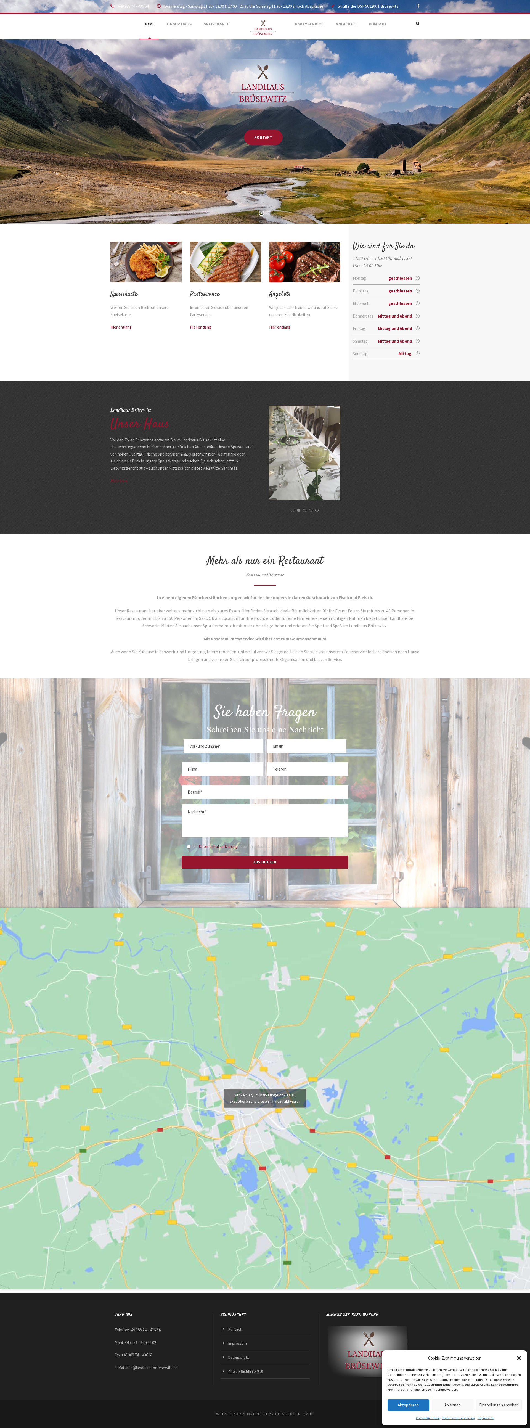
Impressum (486, 1418)
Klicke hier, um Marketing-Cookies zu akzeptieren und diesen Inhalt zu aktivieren (265, 1098)
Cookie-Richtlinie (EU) (245, 1371)
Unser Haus (179, 24)
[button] (519, 1358)
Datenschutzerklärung (458, 1418)
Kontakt (378, 24)
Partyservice (309, 24)
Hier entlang (121, 327)
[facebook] (418, 6)
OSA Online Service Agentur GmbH (275, 1413)
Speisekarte (217, 24)
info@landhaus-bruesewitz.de (152, 1367)
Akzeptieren (408, 1405)
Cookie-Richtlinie (428, 1418)
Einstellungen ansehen (499, 1405)
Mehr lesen (119, 480)
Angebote (346, 24)
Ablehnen (452, 1405)
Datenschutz (238, 1357)
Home (149, 24)
